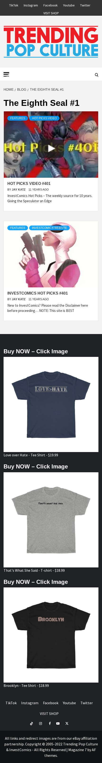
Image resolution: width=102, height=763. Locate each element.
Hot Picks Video (44, 118)
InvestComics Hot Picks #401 (37, 293)
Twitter (85, 4)
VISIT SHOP (51, 12)
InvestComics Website (49, 228)
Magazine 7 (77, 749)
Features (17, 118)
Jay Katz (19, 189)
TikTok (13, 4)
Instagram (31, 4)
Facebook (50, 4)
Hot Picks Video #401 (29, 184)
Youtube (69, 4)
